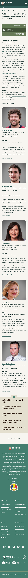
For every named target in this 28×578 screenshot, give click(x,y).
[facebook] (4, 547)
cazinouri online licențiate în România (9, 454)
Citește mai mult (6, 158)
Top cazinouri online (19, 526)
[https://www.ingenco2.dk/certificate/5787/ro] (21, 564)
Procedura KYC (4, 537)
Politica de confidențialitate (6, 509)
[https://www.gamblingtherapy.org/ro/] (6, 558)
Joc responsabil (4, 531)
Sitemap (3, 512)
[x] (9, 547)
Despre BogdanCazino (19, 504)
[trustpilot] (23, 547)
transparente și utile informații (10, 73)
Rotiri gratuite (18, 531)
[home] (6, 3)
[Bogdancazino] (2, 11)
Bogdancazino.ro (6, 51)
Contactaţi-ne (4, 526)
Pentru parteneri (4, 529)
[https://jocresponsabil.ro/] (16, 558)
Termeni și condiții (5, 507)
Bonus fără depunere (19, 529)
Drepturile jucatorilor (5, 534)
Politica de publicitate (5, 504)
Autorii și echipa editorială (20, 507)
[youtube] (14, 547)
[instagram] (18, 547)
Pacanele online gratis (19, 534)
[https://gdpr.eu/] (14, 564)
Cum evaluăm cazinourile (20, 514)
